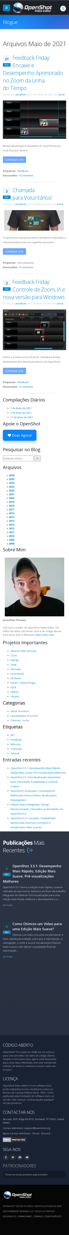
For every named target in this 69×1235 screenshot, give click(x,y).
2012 (11, 528)
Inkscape (16, 669)
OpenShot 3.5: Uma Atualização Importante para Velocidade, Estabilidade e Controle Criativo (35, 781)
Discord (45, 1133)
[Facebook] (6, 1157)
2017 (11, 509)
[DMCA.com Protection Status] (14, 1139)
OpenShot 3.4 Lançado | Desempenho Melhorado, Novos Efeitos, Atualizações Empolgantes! (34, 795)
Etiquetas (13, 727)
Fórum (35, 1133)
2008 (11, 543)
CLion (14, 655)
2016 (11, 513)
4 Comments (26, 175)
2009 (11, 539)
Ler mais (7, 905)
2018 (11, 505)
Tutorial (15, 753)
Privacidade (25, 1216)
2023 (11, 486)
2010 (11, 536)
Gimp (14, 664)
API (12, 735)
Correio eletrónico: (20, 1133)
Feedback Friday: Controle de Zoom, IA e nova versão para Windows (34, 289)
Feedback (23, 171)
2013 (11, 524)
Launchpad (17, 673)
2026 (11, 475)
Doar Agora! (21, 435)
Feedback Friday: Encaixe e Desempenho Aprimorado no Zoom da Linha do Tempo (33, 73)
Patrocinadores (19, 1165)
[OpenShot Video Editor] (32, 7)
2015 (11, 517)
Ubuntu (15, 696)
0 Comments (26, 267)
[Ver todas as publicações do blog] (30, 850)
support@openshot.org (37, 1128)
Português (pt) (53, 1216)
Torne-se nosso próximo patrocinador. (26, 1174)
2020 (11, 498)
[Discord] (20, 1157)
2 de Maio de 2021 (21, 408)
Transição (16, 748)
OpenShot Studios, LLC (20, 1211)
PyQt (13, 687)
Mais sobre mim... (46, 634)
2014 (11, 520)
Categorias (14, 703)
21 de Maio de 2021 (22, 417)
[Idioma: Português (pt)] (63, 8)
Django (15, 660)
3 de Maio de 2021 (21, 412)
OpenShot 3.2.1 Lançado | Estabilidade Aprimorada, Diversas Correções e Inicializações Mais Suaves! (33, 822)
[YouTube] (27, 1157)
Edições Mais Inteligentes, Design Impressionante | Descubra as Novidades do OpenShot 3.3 (37, 809)
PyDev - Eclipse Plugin (23, 682)
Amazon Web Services (24, 651)
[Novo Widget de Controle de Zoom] (34, 329)
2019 (11, 502)
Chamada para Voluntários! (32, 193)
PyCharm (16, 678)
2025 (11, 479)
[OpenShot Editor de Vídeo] (17, 1194)
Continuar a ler (14, 159)
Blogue (10, 22)
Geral (61, 94)
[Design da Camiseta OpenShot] (34, 220)
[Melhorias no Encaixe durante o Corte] (34, 119)
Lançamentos (18, 715)
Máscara (16, 744)
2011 (11, 532)
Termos (38, 1216)
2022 (11, 490)
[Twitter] (13, 1157)
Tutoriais (16, 720)
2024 (11, 483)
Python (15, 692)
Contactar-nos (19, 1112)
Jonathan (21, 94)
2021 (11, 494)
